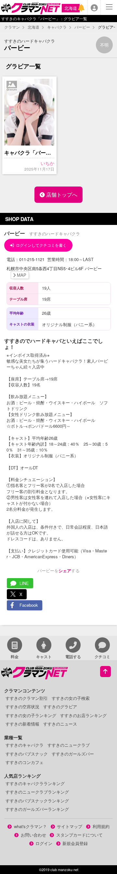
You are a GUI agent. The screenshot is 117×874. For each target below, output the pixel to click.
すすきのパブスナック (27, 754)
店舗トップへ (61, 194)
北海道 (70, 8)
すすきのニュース (60, 724)
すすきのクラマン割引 (27, 698)
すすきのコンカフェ (25, 762)
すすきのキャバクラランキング (35, 783)
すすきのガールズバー (73, 754)
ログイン (43, 843)
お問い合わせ (33, 835)
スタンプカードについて (79, 835)
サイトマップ (69, 826)
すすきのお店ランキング (83, 715)
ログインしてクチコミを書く (41, 245)
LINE (24, 583)
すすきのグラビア (60, 706)
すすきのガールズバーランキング (37, 809)
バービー (82, 27)
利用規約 (101, 826)
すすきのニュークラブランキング (37, 792)
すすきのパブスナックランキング (37, 801)
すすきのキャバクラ (25, 745)
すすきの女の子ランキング (31, 715)
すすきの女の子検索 (71, 698)
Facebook (29, 605)
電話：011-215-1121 (26, 259)
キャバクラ (57, 27)
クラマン (12, 27)
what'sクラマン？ (30, 826)
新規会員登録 (75, 843)
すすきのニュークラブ (68, 745)
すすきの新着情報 (22, 724)
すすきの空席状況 (22, 706)
